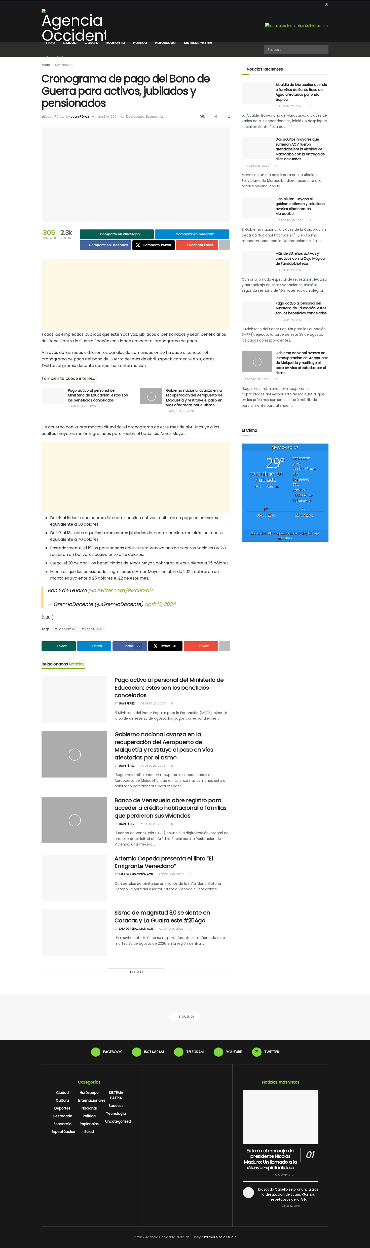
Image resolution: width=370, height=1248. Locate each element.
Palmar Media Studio (220, 1237)
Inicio (50, 42)
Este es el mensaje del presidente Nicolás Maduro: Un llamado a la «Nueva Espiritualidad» (270, 1159)
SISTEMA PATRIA (198, 42)
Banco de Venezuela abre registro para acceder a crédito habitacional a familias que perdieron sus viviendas (171, 808)
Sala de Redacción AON (136, 874)
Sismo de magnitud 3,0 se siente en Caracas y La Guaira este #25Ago (162, 916)
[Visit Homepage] (74, 25)
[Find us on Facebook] (301, 4)
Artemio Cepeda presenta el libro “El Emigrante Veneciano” (164, 862)
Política (140, 42)
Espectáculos (63, 1131)
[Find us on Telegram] (313, 4)
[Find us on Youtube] (320, 4)
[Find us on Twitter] (326, 4)
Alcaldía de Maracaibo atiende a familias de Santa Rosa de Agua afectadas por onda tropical (301, 92)
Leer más (136, 972)
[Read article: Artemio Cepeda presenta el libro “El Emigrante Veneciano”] (74, 878)
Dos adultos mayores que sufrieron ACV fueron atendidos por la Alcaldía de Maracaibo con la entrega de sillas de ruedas (300, 149)
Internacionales (91, 1100)
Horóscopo (165, 42)
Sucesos (116, 1105)
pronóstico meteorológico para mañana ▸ (285, 535)
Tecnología (116, 1113)
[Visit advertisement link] (296, 25)
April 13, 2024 (160, 604)
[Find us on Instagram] (307, 4)
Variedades (56, 57)
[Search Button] (324, 49)
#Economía (65, 629)
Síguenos (186, 1017)
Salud (89, 1131)
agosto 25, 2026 (83, 406)
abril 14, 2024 (108, 116)
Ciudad (70, 42)
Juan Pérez (80, 116)
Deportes (62, 1108)
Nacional (89, 1108)
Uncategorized (118, 1121)
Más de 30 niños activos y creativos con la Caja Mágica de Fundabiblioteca (300, 258)
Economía (115, 42)
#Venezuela (91, 629)
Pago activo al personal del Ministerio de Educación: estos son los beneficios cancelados (98, 395)
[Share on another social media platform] (224, 245)
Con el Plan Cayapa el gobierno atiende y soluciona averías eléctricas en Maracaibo (300, 206)
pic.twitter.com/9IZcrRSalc (120, 590)
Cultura (91, 42)
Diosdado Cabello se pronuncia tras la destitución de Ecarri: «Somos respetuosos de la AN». (288, 1194)
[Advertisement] (136, 294)
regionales (89, 1123)
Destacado (63, 65)
